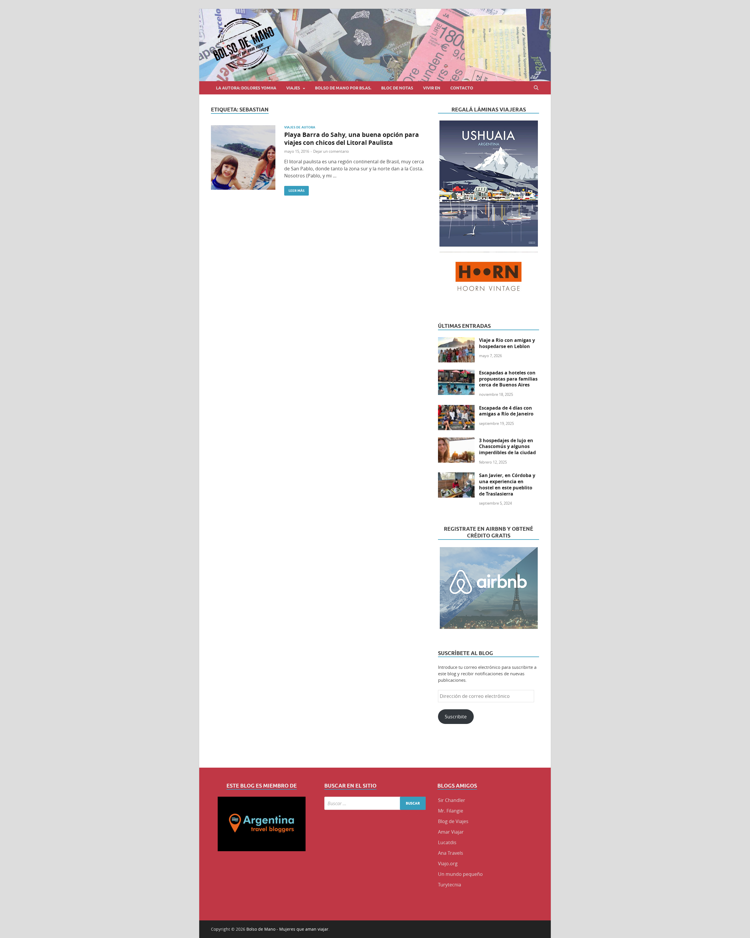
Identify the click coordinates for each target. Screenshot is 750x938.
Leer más (294, 189)
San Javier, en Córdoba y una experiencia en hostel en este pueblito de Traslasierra (507, 484)
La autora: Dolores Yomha (246, 88)
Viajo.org (448, 863)
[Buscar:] (375, 803)
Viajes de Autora (299, 127)
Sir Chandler (451, 800)
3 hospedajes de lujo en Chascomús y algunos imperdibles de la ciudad (507, 446)
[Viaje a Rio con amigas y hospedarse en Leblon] (456, 340)
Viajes (293, 88)
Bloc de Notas (397, 88)
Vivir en (431, 88)
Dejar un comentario (331, 151)
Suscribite (456, 716)
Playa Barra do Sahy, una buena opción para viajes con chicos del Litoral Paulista (351, 138)
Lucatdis (447, 842)
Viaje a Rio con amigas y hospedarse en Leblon (507, 343)
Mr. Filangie (450, 811)
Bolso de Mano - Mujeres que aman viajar (287, 929)
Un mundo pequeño (460, 874)
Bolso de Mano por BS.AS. (343, 88)
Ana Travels (450, 853)
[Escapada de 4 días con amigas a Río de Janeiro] (456, 408)
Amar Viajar (451, 832)
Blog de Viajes (453, 821)
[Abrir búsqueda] (536, 87)
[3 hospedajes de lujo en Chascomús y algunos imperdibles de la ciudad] (456, 441)
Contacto (461, 88)
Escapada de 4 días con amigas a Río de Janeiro (506, 411)
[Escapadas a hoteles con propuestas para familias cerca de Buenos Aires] (456, 373)
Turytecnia (449, 884)
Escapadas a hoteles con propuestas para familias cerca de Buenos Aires (508, 378)
